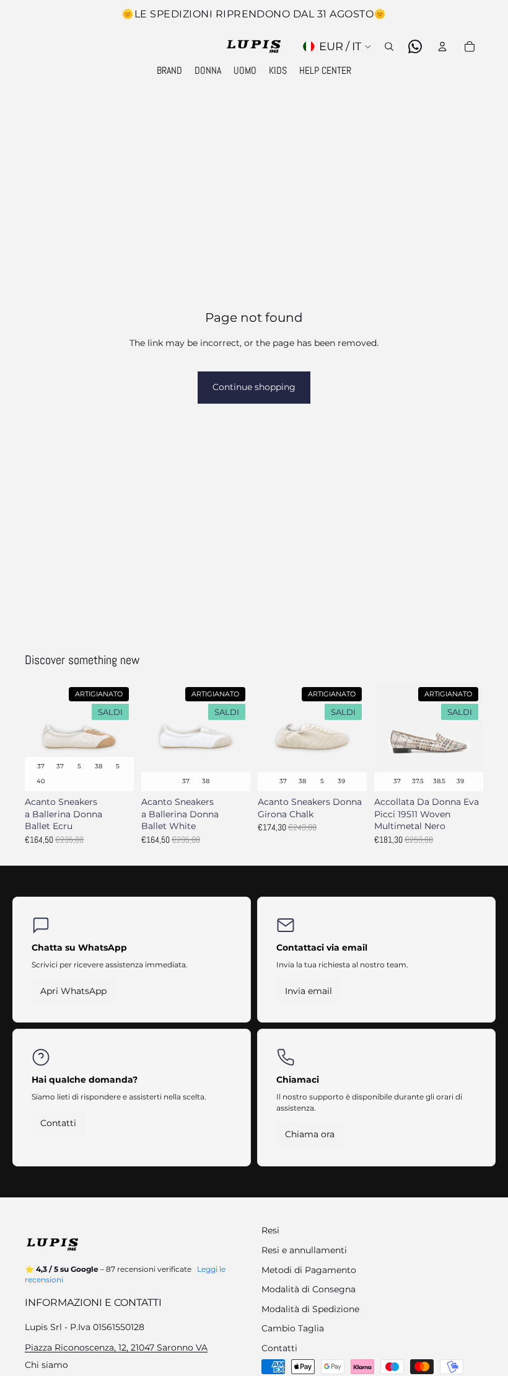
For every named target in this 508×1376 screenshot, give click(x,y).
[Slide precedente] (38, 736)
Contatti (58, 1123)
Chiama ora (310, 1134)
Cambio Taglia (292, 1328)
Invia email (308, 990)
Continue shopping (254, 387)
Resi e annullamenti (304, 1250)
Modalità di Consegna (308, 1289)
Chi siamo (46, 1364)
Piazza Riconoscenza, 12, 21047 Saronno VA (116, 1347)
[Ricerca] (389, 46)
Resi (270, 1230)
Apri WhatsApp (73, 990)
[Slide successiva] (120, 736)
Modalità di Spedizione (310, 1309)
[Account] (442, 46)
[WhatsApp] (415, 46)
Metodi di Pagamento (308, 1270)
